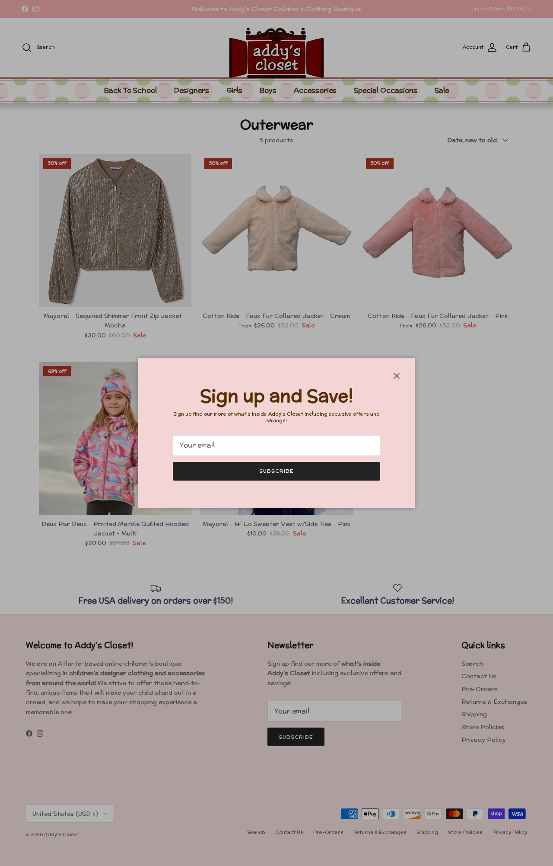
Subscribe (276, 471)
